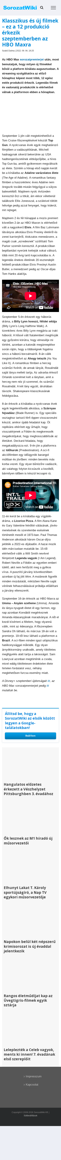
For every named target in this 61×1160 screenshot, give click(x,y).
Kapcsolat (31, 1084)
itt (49, 681)
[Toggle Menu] (53, 7)
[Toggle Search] (41, 7)
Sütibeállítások (30, 1115)
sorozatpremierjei (32, 59)
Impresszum (31, 1076)
